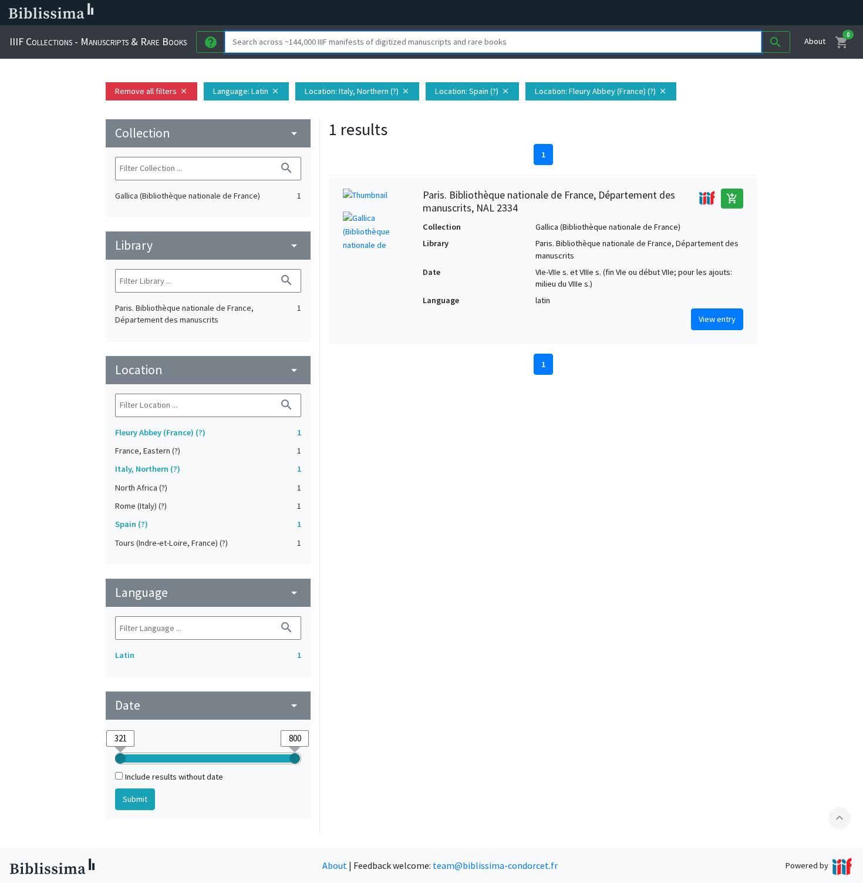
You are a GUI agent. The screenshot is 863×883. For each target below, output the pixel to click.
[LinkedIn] (563, 13)
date (208, 705)
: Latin (246, 91)
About (814, 41)
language (208, 592)
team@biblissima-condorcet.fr (495, 865)
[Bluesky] (582, 13)
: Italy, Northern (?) (357, 91)
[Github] (638, 13)
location (208, 370)
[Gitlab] (657, 13)
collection (208, 133)
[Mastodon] (601, 13)
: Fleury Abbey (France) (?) (601, 91)
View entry (717, 319)
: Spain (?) (472, 91)
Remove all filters (151, 91)
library (208, 245)
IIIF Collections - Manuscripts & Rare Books (98, 41)
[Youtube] (620, 13)
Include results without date (174, 776)
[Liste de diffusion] (544, 13)
